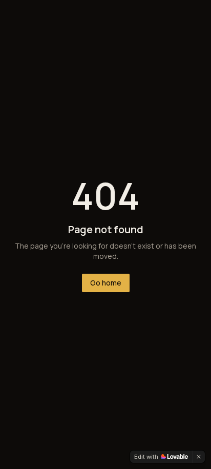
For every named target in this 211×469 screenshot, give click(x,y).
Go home (105, 283)
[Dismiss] (199, 457)
